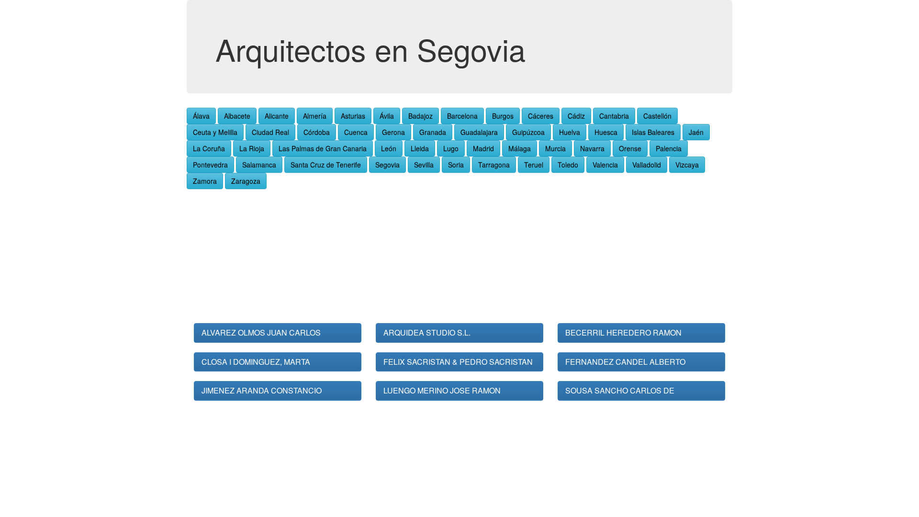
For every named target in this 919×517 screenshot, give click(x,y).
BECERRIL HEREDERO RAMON (623, 332)
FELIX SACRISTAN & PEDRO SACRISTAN (458, 361)
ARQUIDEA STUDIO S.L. (427, 332)
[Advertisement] (459, 256)
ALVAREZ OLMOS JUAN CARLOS (261, 332)
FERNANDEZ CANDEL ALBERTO (625, 361)
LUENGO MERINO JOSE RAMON (442, 390)
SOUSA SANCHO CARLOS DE (619, 390)
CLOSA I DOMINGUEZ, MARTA (256, 361)
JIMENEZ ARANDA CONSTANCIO (262, 390)
